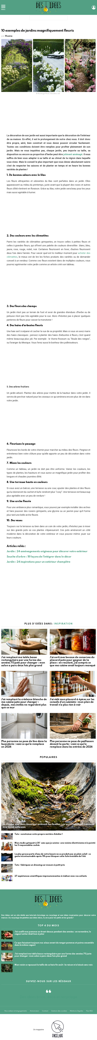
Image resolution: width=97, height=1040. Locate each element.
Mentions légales (76, 1011)
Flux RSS (89, 1011)
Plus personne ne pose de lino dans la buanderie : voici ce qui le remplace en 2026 (24, 744)
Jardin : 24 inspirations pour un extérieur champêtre (38, 562)
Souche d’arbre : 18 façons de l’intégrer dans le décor (39, 557)
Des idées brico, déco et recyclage (48, 997)
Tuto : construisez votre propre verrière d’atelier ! (39, 834)
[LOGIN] (94, 7)
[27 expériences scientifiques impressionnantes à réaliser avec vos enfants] (7, 878)
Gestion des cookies (59, 1011)
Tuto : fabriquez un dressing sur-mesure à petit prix (40, 865)
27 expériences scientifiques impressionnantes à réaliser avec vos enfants (51, 876)
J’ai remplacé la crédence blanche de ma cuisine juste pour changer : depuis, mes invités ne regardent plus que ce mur (24, 703)
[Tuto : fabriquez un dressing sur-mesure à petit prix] (7, 868)
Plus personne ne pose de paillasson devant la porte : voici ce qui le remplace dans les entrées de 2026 (72, 744)
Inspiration (63, 624)
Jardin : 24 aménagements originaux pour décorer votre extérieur (47, 551)
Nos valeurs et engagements (15, 1011)
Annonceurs (34, 1011)
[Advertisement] (48, 115)
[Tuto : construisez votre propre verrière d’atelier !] (7, 836)
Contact (45, 1011)
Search (64, 18)
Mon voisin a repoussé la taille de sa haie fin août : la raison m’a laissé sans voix (53, 965)
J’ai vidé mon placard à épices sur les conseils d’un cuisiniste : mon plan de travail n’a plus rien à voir (72, 702)
